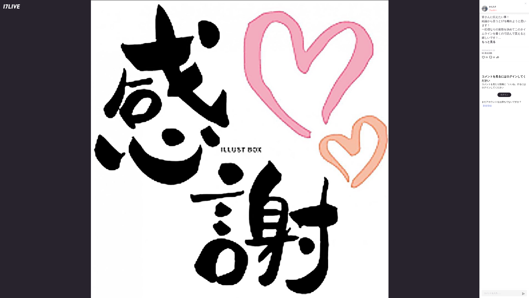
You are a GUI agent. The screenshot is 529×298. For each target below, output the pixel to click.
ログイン (504, 95)
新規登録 (487, 106)
